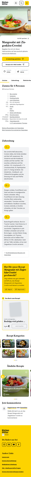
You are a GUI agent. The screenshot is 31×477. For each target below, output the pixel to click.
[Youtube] (14, 444)
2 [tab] (15, 360)
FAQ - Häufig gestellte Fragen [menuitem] (11, 468)
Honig (11, 106)
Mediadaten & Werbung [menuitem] (9, 464)
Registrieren (12, 408)
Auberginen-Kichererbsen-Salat (14, 389)
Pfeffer (12, 110)
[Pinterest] (9, 444)
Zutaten (4, 80)
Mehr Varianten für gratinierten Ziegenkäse (15, 130)
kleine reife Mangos (15, 113)
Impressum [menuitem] (5, 457)
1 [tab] (14, 360)
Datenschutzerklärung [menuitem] (9, 461)
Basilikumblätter (15, 117)
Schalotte (13, 96)
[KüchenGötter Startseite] (5, 3)
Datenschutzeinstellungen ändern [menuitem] (13, 472)
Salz (11, 108)
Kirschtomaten (14, 115)
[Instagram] (4, 444)
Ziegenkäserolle (14, 121)
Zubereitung (15, 80)
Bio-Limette (13, 94)
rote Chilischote (14, 100)
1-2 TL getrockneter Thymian (18, 123)
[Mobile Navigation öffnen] (27, 3)
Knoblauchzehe (14, 98)
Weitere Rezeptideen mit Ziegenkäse (13, 128)
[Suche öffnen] (21, 3)
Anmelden (23, 408)
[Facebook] (19, 444)
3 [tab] (16, 360)
